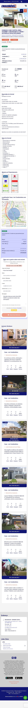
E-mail (3, 283)
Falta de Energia (6, 647)
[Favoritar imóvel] (25, 331)
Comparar (15, 39)
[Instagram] (15, 658)
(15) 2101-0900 (8, 625)
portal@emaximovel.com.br (11, 627)
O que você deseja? (6, 268)
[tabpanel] (14, 18)
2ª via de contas (6, 643)
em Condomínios (7, 35)
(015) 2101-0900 (15, 1)
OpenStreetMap (23, 226)
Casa (3, 35)
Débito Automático (7, 645)
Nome (3, 273)
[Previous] (3, 337)
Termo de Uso (14, 683)
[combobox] (14, 270)
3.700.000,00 (23, 58)
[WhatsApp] (25, 698)
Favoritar (6, 39)
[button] (21, 1)
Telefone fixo (6, 288)
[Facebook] (13, 658)
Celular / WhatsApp (6, 278)
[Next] (24, 337)
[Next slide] (25, 18)
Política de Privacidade (14, 681)
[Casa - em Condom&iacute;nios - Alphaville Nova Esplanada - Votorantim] (10, 6)
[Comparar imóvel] (25, 333)
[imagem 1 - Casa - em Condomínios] (14, 337)
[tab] (21, 10)
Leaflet (17, 226)
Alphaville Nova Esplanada (17, 35)
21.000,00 (23, 54)
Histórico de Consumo (8, 648)
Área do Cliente (7, 1)
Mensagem (4, 293)
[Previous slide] (2, 18)
